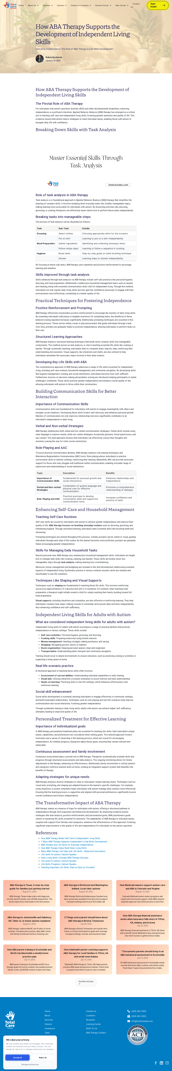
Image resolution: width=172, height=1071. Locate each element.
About (47, 1015)
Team (47, 1032)
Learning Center (93, 1024)
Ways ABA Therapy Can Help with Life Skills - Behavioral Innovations (73, 851)
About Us (32, 5)
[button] (33, 5)
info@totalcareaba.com (142, 1021)
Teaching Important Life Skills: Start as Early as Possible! (68, 867)
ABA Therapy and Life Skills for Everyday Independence (67, 845)
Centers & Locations (80, 5)
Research (90, 1020)
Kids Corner (121, 5)
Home (21, 5)
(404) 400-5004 (138, 1011)
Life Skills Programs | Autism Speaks (58, 864)
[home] (10, 5)
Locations (90, 1015)
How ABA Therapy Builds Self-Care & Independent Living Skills (70, 838)
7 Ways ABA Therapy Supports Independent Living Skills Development (74, 841)
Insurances (50, 1028)
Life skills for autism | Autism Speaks (58, 854)
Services (46, 5)
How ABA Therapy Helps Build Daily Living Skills (64, 848)
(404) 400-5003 (138, 1016)
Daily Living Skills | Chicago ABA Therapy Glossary (64, 857)
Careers (60, 5)
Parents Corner (102, 5)
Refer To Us (91, 1028)
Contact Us (135, 5)
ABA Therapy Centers (96, 1032)
